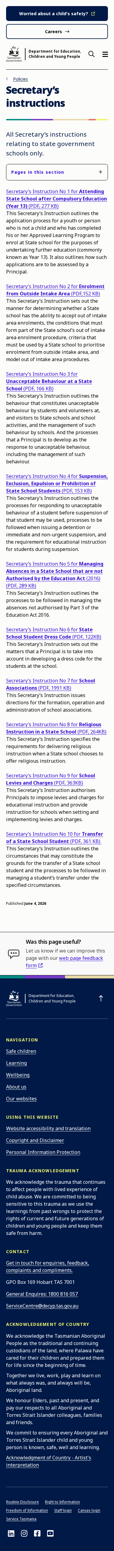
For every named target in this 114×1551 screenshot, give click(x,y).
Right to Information (62, 1501)
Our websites (21, 1098)
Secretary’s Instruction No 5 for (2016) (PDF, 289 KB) (54, 574)
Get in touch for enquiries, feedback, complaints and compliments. (47, 1267)
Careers (53, 31)
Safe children (21, 1051)
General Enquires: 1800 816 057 (42, 1294)
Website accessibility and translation (48, 1128)
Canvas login (89, 1510)
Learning (16, 1063)
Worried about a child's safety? (53, 13)
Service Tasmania (21, 1518)
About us (16, 1086)
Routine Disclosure (22, 1501)
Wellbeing (17, 1075)
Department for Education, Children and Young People (55, 54)
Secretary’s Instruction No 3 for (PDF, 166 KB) (49, 381)
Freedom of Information (27, 1510)
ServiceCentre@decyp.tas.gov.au (42, 1305)
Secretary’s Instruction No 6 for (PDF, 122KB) (53, 633)
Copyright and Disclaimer (35, 1140)
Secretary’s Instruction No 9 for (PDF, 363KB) (50, 779)
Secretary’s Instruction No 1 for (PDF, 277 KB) (56, 198)
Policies (20, 79)
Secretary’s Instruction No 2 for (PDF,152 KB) (55, 290)
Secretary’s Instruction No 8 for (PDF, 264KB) (56, 728)
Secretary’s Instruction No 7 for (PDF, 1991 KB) (50, 684)
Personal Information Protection (43, 1152)
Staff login (63, 1510)
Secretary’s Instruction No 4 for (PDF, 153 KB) (57, 483)
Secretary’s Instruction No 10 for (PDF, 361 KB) (54, 838)
